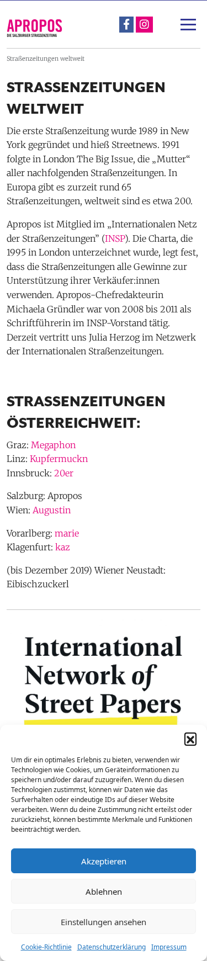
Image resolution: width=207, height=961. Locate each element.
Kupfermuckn (59, 458)
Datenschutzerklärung (111, 947)
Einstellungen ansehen (103, 921)
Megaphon (53, 444)
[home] (34, 28)
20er (63, 473)
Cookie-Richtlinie (46, 947)
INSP (115, 238)
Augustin (52, 510)
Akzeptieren (103, 861)
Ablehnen (104, 891)
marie (67, 533)
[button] (190, 738)
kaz (62, 547)
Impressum (169, 947)
